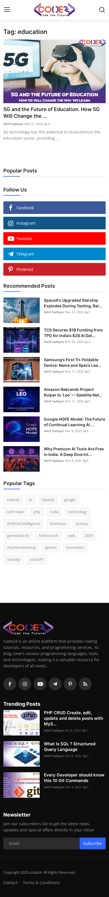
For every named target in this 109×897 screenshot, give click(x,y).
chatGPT (37, 559)
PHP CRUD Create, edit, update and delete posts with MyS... (73, 718)
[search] (102, 10)
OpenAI (48, 499)
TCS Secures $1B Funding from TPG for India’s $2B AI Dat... (73, 333)
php (37, 511)
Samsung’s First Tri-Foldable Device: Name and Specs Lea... (72, 362)
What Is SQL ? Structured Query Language (69, 746)
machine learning (21, 547)
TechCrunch (48, 535)
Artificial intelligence (23, 523)
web (71, 535)
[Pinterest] (70, 683)
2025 (89, 535)
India (54, 511)
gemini (50, 547)
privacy (82, 523)
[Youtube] (40, 683)
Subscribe (92, 843)
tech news (15, 511)
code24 (13, 499)
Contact (10, 882)
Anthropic (58, 523)
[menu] (7, 10)
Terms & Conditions (41, 882)
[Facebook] (9, 683)
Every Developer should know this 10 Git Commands (74, 777)
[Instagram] (24, 683)
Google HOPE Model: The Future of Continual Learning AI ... (74, 422)
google (69, 499)
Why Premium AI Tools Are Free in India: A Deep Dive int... (74, 451)
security (13, 559)
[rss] (85, 683)
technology (77, 511)
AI (30, 499)
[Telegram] (55, 683)
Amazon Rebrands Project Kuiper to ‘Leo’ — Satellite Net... (73, 392)
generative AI (18, 535)
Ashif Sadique (13, 124)
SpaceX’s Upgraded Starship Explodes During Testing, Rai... (73, 303)
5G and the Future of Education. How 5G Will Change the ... (51, 112)
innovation (75, 547)
